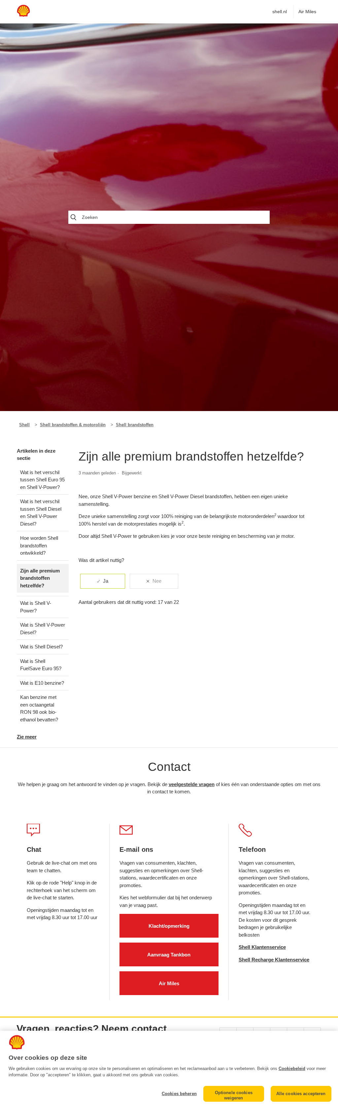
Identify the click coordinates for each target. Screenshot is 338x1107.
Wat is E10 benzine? (42, 683)
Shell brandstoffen (134, 424)
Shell (24, 424)
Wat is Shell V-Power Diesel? (42, 628)
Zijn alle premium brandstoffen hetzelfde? (40, 578)
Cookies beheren (179, 1093)
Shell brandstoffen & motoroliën (73, 424)
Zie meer (27, 737)
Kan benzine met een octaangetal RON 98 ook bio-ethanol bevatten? (39, 708)
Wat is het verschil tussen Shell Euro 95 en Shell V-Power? (42, 479)
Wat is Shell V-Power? (35, 606)
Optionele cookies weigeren (234, 1095)
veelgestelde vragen (192, 784)
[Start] (23, 15)
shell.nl (279, 11)
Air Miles (307, 11)
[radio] (102, 581)
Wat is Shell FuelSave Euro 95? (40, 665)
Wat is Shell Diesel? (41, 646)
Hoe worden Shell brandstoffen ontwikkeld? (39, 545)
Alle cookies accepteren (301, 1093)
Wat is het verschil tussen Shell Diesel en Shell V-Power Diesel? (40, 513)
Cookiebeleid (292, 1068)
